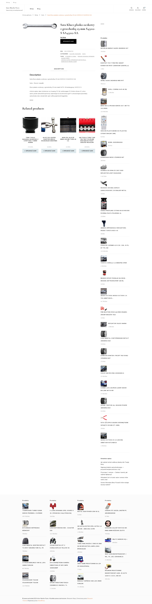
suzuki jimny (65, 58)
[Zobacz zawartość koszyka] (144, 8)
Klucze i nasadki (75, 54)
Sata (84, 54)
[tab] (59, 69)
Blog (14, 2)
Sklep (8, 2)
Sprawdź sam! (68, 41)
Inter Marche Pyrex (12, 8)
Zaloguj (138, 10)
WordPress (41, 601)
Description (59, 69)
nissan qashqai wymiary (86, 56)
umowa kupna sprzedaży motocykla (73, 60)
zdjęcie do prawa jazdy (69, 61)
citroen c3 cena (70, 56)
